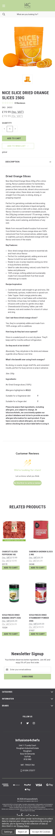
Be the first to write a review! (27, 483)
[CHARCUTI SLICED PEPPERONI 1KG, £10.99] (14, 529)
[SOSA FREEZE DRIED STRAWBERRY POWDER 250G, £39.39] (41, 593)
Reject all (22, 831)
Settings (8, 831)
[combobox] (27, 14)
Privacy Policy (23, 826)
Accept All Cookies (41, 831)
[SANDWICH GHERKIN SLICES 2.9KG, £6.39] (41, 529)
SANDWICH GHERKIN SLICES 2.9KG (41, 553)
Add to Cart (11, 567)
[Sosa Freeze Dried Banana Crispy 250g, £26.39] (14, 593)
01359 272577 (29, 770)
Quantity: (7, 123)
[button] (27, 161)
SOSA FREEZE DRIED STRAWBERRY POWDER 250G (39, 618)
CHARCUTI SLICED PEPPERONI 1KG (10, 553)
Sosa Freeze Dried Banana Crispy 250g (11, 616)
